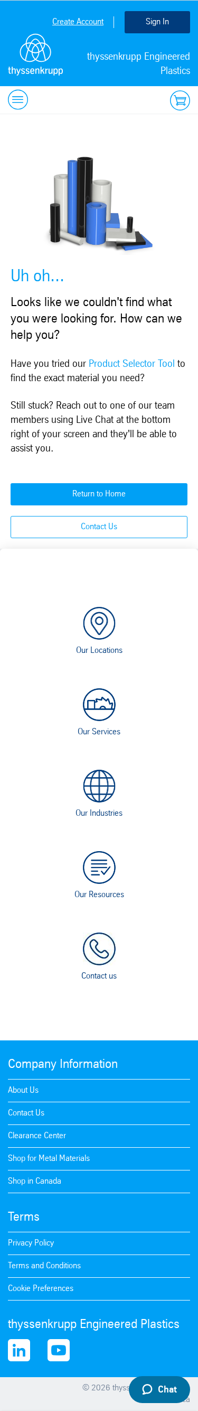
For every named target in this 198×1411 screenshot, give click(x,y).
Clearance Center (37, 1136)
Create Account (77, 22)
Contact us (99, 976)
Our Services (99, 732)
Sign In (157, 22)
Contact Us (99, 527)
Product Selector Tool (132, 364)
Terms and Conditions (44, 1266)
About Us (23, 1090)
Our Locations (99, 650)
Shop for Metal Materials (49, 1159)
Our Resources (99, 895)
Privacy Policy (31, 1243)
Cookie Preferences (40, 1289)
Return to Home (99, 494)
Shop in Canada (34, 1181)
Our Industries (99, 813)
